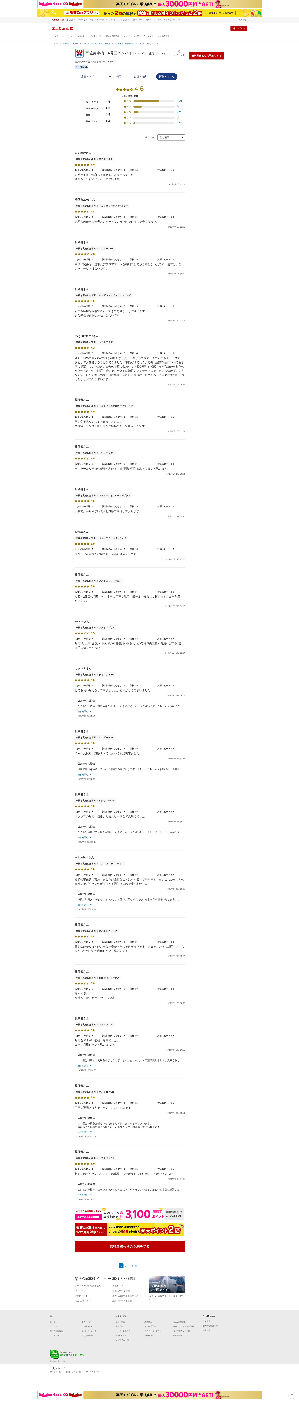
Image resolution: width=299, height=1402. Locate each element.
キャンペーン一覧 (131, 36)
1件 (179, 123)
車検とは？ (117, 1285)
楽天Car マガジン (123, 1335)
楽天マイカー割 (122, 1340)
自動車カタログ (150, 1335)
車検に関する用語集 (122, 1301)
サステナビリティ (93, 1372)
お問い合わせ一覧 (73, 1372)
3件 (179, 112)
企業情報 (206, 1321)
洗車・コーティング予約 (183, 1326)
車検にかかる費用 (121, 1290)
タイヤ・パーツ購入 (152, 1331)
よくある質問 (163, 36)
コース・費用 (113, 76)
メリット (81, 36)
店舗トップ (87, 76)
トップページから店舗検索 (88, 1285)
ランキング (148, 36)
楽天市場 (242, 20)
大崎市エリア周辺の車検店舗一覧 (96, 43)
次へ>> (134, 1266)
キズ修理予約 (150, 1326)
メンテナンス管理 (123, 1331)
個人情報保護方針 (210, 1326)
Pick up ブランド (83, 1301)
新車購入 (148, 1322)
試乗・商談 (120, 1322)
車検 (67, 43)
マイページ (67, 36)
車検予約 (119, 1326)
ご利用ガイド (95, 36)
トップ (55, 36)
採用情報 (206, 1330)
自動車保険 (178, 1335)
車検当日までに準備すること (126, 1296)
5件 (179, 106)
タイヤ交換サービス (181, 1331)
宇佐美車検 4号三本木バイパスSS (129, 43)
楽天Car (57, 43)
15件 (179, 101)
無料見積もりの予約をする (206, 55)
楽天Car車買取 (179, 1322)
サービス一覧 (55, 1372)
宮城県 (75, 43)
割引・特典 (140, 76)
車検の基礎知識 (112, 36)
